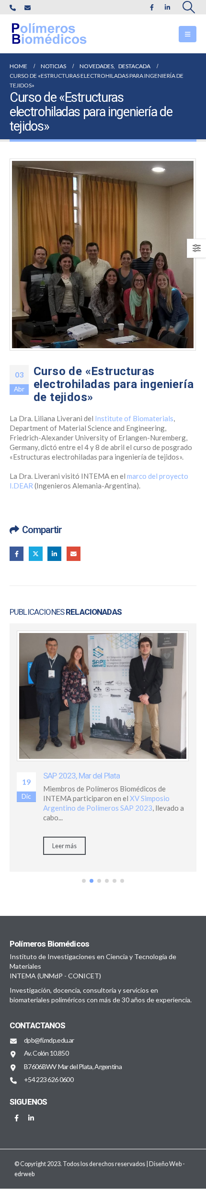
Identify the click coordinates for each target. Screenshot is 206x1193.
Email (73, 553)
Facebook (16, 553)
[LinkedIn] (167, 7)
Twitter (36, 553)
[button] (189, 7)
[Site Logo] (57, 34)
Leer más (64, 846)
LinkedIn (54, 553)
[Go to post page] (103, 696)
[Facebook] (152, 7)
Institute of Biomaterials (134, 418)
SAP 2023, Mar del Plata (81, 775)
